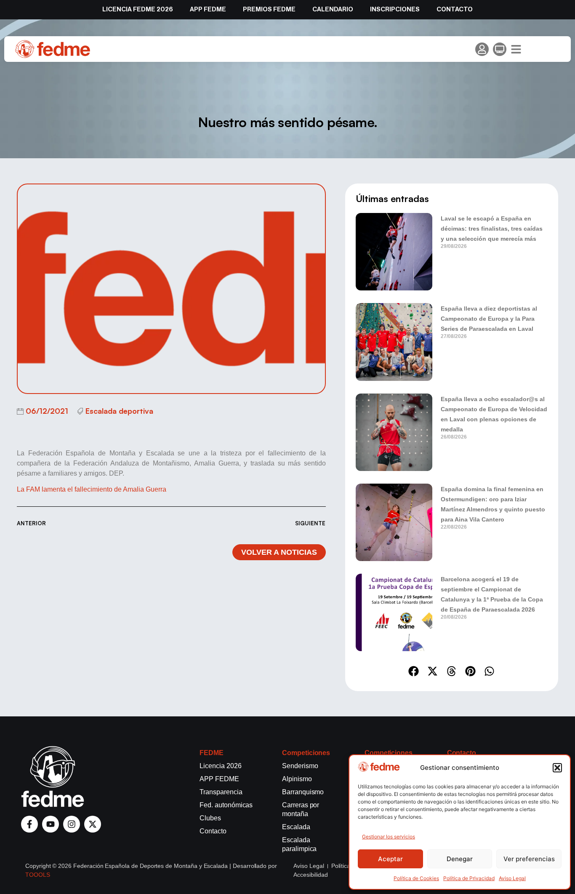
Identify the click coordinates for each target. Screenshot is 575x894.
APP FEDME (208, 9)
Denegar (460, 859)
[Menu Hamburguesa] (516, 49)
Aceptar (390, 859)
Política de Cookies (416, 878)
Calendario (332, 9)
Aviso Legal (512, 878)
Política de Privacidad (469, 878)
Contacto (455, 9)
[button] (557, 768)
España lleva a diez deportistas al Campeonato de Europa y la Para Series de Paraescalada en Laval (489, 318)
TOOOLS (37, 874)
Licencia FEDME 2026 (137, 9)
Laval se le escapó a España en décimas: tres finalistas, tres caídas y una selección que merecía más (492, 228)
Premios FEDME (269, 9)
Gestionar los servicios (388, 836)
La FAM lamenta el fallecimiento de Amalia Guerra (91, 489)
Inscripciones (395, 9)
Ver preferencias (529, 859)
